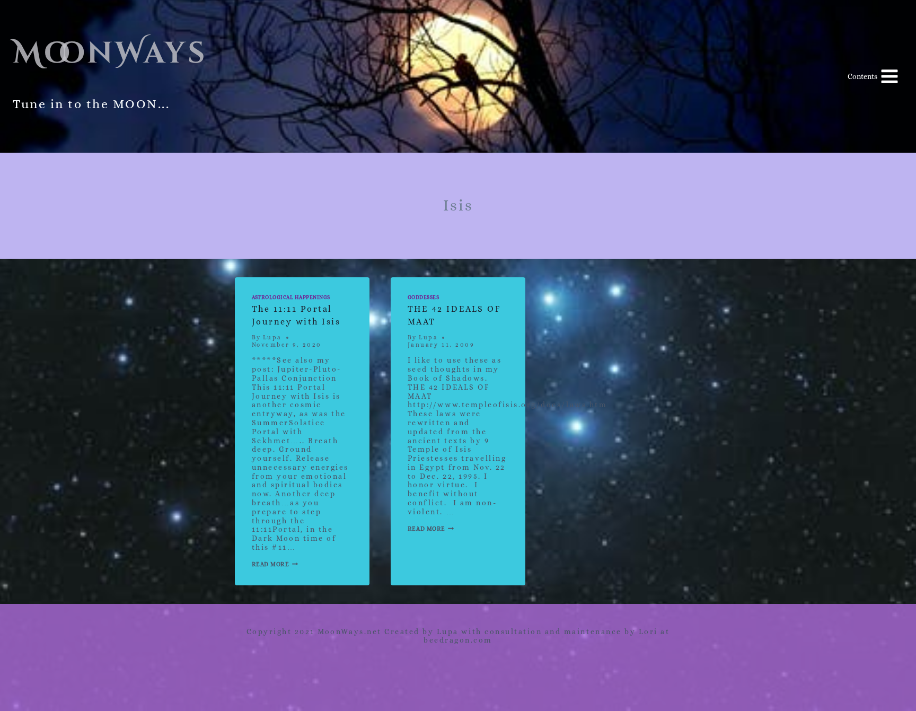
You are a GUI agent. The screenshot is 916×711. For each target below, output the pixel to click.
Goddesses (423, 297)
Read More (275, 564)
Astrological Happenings (291, 297)
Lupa (272, 337)
